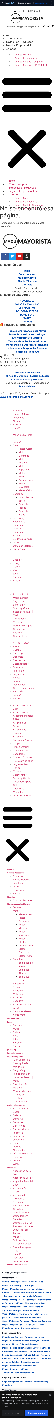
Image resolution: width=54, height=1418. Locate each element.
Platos (16, 566)
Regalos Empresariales (20, 45)
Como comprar (15, 38)
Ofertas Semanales (23, 688)
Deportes (18, 656)
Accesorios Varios (23, 712)
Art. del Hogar (21, 642)
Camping (18, 653)
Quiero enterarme (36, 1413)
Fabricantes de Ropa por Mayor (24, 1340)
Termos (17, 441)
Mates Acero (26, 448)
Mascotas (11, 702)
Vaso (15, 570)
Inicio (9, 35)
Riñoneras (18, 424)
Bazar (9, 556)
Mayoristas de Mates (20, 1289)
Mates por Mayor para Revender (24, 1314)
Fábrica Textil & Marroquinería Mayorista (21, 598)
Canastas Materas (23, 545)
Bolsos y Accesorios (15, 407)
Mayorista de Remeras (12, 1337)
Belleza (17, 649)
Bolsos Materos (21, 414)
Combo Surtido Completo (28, 61)
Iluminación (19, 670)
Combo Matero (22, 54)
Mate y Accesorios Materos (18, 438)
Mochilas (11, 432)
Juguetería (18, 674)
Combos (11, 49)
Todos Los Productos (19, 42)
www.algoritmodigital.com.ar (16, 396)
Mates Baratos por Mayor (21, 1307)
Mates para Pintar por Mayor (23, 1300)
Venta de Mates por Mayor (14, 1282)
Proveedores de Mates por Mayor (29, 1292)
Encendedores (21, 663)
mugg (16, 563)
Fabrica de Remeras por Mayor (24, 1348)
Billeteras (18, 410)
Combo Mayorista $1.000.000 (30, 65)
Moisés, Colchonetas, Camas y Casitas (22, 775)
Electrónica (19, 660)
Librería (17, 681)
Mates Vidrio (26, 490)
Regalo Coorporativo (15, 591)
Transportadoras (22, 795)
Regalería (18, 691)
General (10, 404)
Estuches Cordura (22, 538)
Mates (16, 445)
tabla (15, 573)
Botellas (17, 559)
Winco (16, 698)
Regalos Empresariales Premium (17, 1381)
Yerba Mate (19, 549)
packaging (11, 584)
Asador (17, 580)
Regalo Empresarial (15, 588)
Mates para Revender (19, 1321)
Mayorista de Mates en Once (23, 1325)
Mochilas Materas (22, 434)
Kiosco (16, 677)
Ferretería (18, 667)
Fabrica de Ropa (31, 1355)
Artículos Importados (16, 640)
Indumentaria (13, 553)
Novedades (19, 684)
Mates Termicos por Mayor (27, 1328)
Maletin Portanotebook (17, 799)
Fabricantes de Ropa (24, 1372)
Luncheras (18, 417)
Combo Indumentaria (25, 58)
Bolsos (16, 427)
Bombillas (18, 493)
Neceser (17, 421)
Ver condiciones (42, 3)
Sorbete (17, 577)
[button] (27, 122)
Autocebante (26, 479)
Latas (16, 542)
